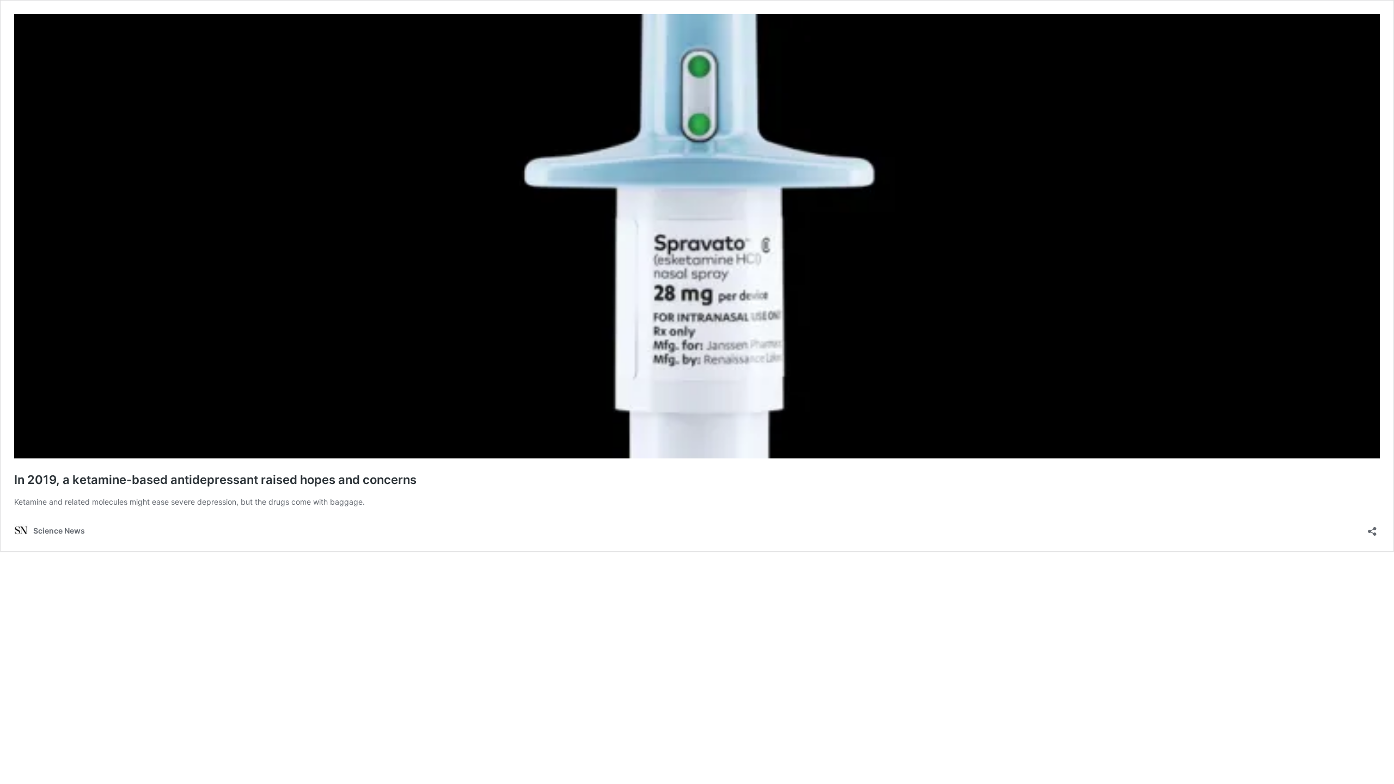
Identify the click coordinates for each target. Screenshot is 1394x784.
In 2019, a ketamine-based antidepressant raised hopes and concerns (215, 480)
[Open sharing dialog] (1372, 527)
